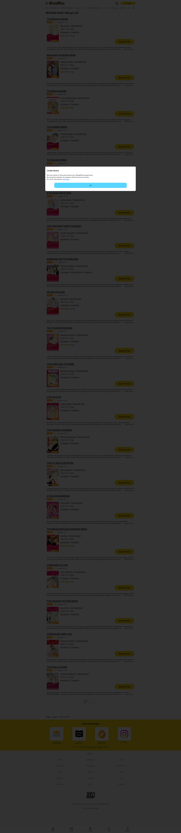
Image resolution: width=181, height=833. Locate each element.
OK (90, 185)
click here (66, 179)
